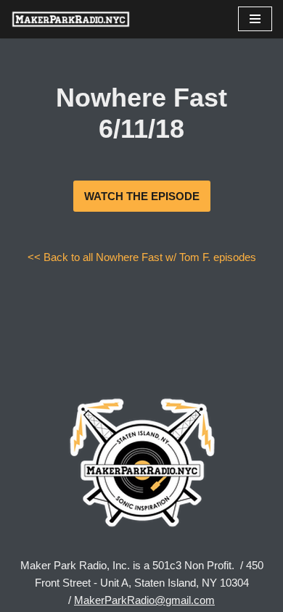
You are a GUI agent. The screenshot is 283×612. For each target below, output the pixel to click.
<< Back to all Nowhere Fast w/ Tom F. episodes (142, 257)
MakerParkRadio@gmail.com (144, 600)
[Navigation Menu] (255, 19)
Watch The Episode (142, 196)
